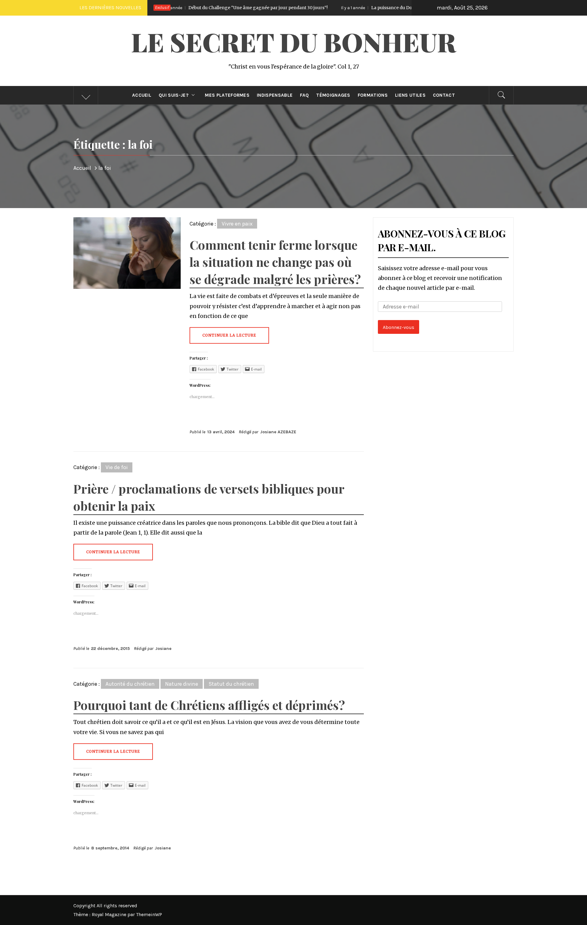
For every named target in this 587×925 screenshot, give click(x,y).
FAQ (304, 95)
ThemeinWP (149, 914)
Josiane (163, 648)
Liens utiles (410, 95)
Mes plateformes (227, 95)
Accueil (141, 95)
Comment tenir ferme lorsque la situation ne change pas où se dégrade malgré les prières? (275, 262)
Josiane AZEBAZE (278, 432)
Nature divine (181, 684)
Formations (373, 95)
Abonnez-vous (398, 327)
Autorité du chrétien (130, 684)
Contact (444, 95)
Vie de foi (116, 467)
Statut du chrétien (231, 684)
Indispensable (275, 95)
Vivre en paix (237, 223)
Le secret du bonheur (293, 41)
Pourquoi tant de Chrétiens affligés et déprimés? (209, 705)
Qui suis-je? (174, 95)
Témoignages (333, 95)
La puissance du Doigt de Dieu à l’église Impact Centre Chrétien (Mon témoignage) (405, 7)
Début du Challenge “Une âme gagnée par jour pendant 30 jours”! (205, 7)
